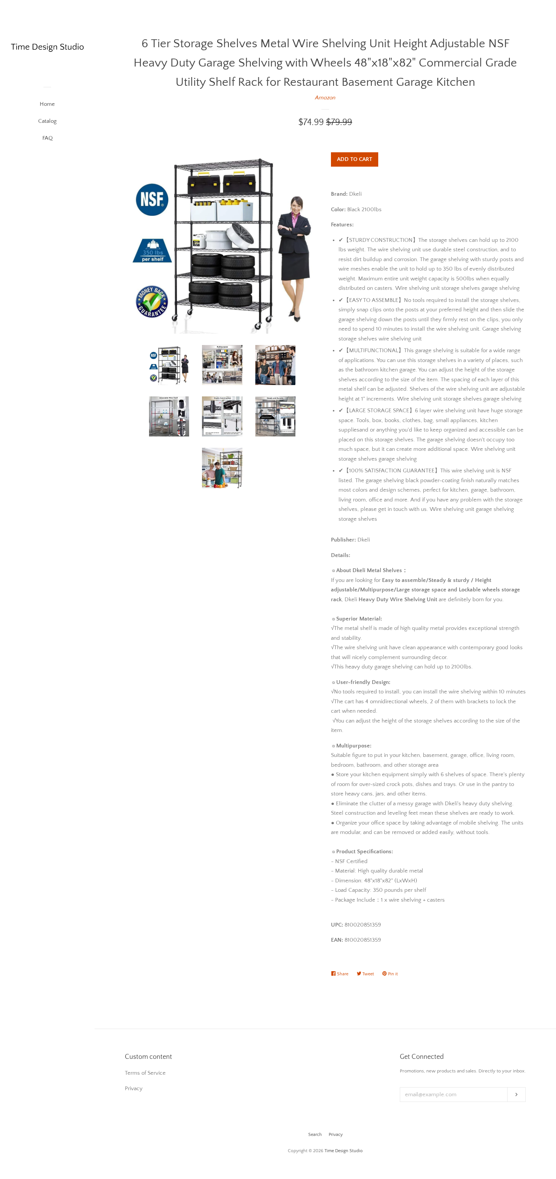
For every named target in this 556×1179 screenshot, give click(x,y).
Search (315, 1134)
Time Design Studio (344, 1150)
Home (47, 104)
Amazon (325, 97)
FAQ (47, 138)
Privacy (336, 1134)
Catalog (47, 121)
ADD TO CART (354, 159)
